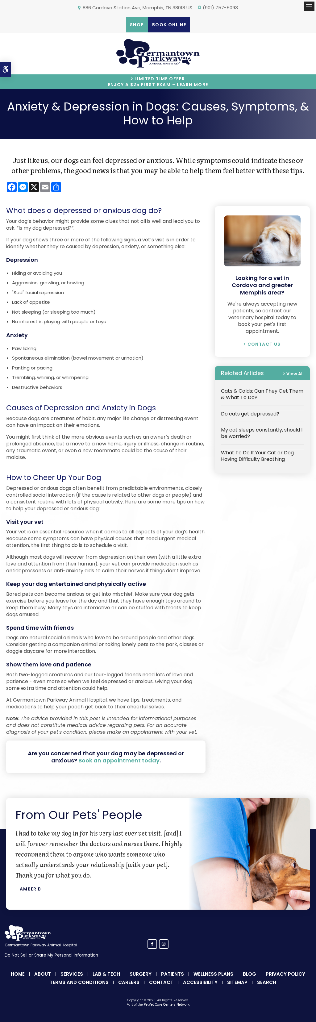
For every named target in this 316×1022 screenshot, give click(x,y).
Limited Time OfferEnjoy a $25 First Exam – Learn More (158, 82)
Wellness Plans (213, 974)
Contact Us (264, 344)
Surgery (141, 974)
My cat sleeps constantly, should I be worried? (261, 433)
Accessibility (200, 982)
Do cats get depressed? (250, 413)
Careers (128, 982)
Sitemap (237, 982)
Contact (161, 982)
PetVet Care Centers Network (166, 1004)
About (42, 974)
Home (18, 974)
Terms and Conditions (79, 982)
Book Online (169, 25)
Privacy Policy (285, 974)
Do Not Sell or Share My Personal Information (51, 955)
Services (71, 974)
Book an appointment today (119, 760)
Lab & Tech (106, 974)
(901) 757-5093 (220, 7)
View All (295, 374)
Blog (249, 974)
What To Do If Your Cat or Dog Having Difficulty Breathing (257, 456)
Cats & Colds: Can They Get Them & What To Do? (262, 394)
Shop (137, 25)
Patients (172, 974)
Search (266, 982)
